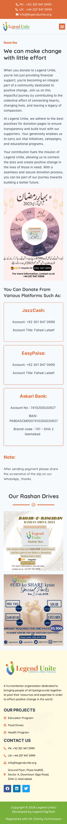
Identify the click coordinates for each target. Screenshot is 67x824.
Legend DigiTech (43, 811)
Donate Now (10, 42)
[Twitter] (26, 788)
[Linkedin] (16, 788)
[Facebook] (7, 788)
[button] (62, 27)
